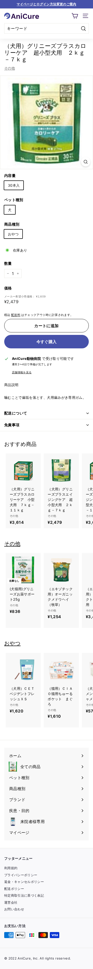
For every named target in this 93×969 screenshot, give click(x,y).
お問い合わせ (14, 909)
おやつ (13, 234)
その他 (9, 68)
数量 (8, 263)
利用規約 (10, 868)
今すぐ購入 (46, 341)
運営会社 (10, 902)
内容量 (10, 175)
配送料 (15, 315)
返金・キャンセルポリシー (24, 882)
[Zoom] (85, 161)
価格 (8, 288)
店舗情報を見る (21, 372)
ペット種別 (13, 199)
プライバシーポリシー (20, 875)
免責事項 (12, 424)
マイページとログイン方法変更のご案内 (46, 4)
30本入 (14, 185)
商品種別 (11, 224)
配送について (15, 413)
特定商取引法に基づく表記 (24, 895)
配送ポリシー (14, 889)
